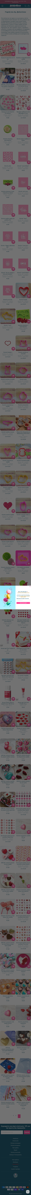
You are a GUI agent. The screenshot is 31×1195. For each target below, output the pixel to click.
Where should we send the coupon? (23, 598)
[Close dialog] (30, 586)
